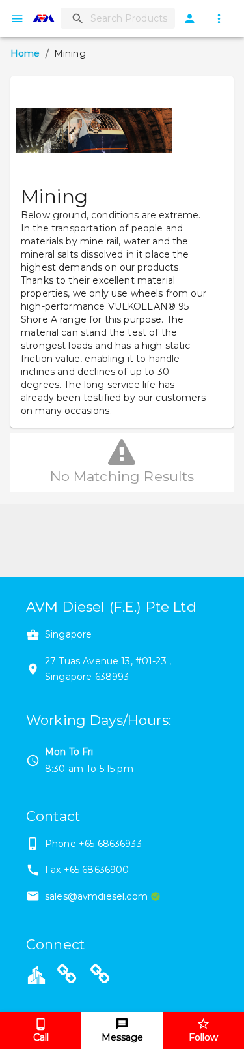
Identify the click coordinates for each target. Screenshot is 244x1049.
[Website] (67, 976)
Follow (203, 1037)
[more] (219, 18)
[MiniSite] (100, 976)
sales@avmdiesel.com (96, 896)
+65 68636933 (110, 844)
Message (122, 1037)
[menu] (17, 18)
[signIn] (189, 18)
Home (25, 53)
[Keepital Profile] (36, 974)
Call (41, 1037)
